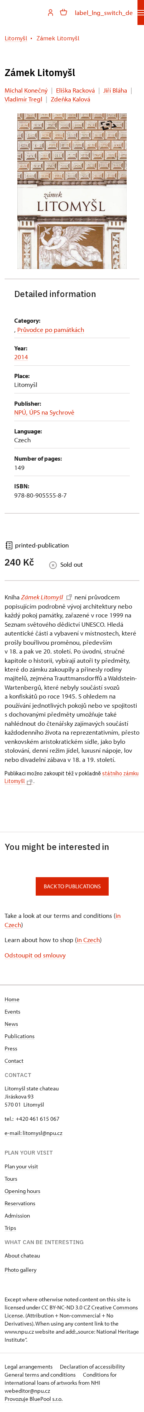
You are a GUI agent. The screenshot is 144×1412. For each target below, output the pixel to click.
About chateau (22, 1255)
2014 (21, 357)
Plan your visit (21, 1166)
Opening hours (22, 1191)
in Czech (88, 940)
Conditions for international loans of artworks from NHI (61, 1378)
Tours (11, 1178)
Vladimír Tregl (23, 99)
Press (11, 1048)
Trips (10, 1227)
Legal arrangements (29, 1366)
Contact (14, 1060)
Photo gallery (20, 1269)
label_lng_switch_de (104, 12)
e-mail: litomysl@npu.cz (33, 1133)
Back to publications (72, 886)
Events (12, 1011)
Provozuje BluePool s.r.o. (34, 1398)
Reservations (20, 1203)
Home (12, 999)
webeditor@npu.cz (27, 1390)
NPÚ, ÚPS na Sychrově (44, 412)
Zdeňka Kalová (70, 99)
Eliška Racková (75, 90)
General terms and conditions (41, 1374)
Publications (20, 1036)
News (11, 1023)
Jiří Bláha (115, 90)
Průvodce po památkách (50, 329)
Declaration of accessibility (92, 1366)
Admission (17, 1215)
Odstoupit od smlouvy (35, 955)
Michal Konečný (26, 90)
